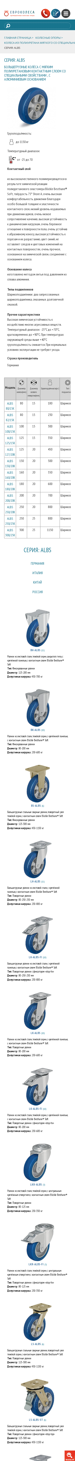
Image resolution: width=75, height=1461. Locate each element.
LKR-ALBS (36, 1191)
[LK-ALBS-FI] (37, 1093)
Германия (37, 564)
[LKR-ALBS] (37, 1169)
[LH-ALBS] (37, 866)
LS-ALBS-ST (36, 1427)
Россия (37, 598)
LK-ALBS (35, 1040)
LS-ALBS (36, 1351)
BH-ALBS (35, 657)
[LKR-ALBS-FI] (37, 1249)
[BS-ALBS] (37, 791)
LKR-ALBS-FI (35, 1271)
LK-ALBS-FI (35, 1116)
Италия (37, 576)
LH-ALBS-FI (35, 964)
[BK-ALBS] (37, 715)
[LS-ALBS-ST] (37, 1405)
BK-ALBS (35, 737)
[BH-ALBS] (37, 635)
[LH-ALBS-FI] (37, 942)
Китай (37, 587)
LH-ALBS (35, 888)
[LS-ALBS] (37, 1329)
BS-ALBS (36, 813)
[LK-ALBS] (37, 1018)
